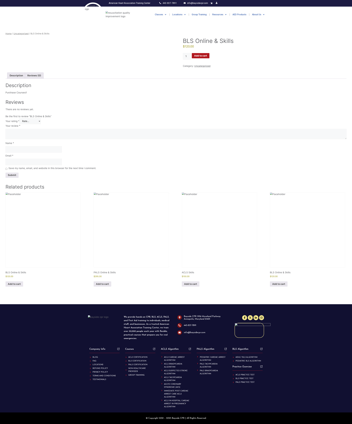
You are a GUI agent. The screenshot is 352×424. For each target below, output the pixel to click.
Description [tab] (16, 75)
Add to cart (200, 55)
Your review (13, 125)
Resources (217, 14)
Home (9, 33)
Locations (177, 14)
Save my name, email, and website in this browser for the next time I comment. (52, 168)
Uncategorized (21, 33)
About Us (256, 14)
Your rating (12, 121)
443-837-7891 (170, 3)
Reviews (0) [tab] (34, 75)
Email (9, 155)
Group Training (199, 14)
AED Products (239, 14)
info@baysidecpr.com (197, 3)
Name (10, 143)
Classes (159, 14)
